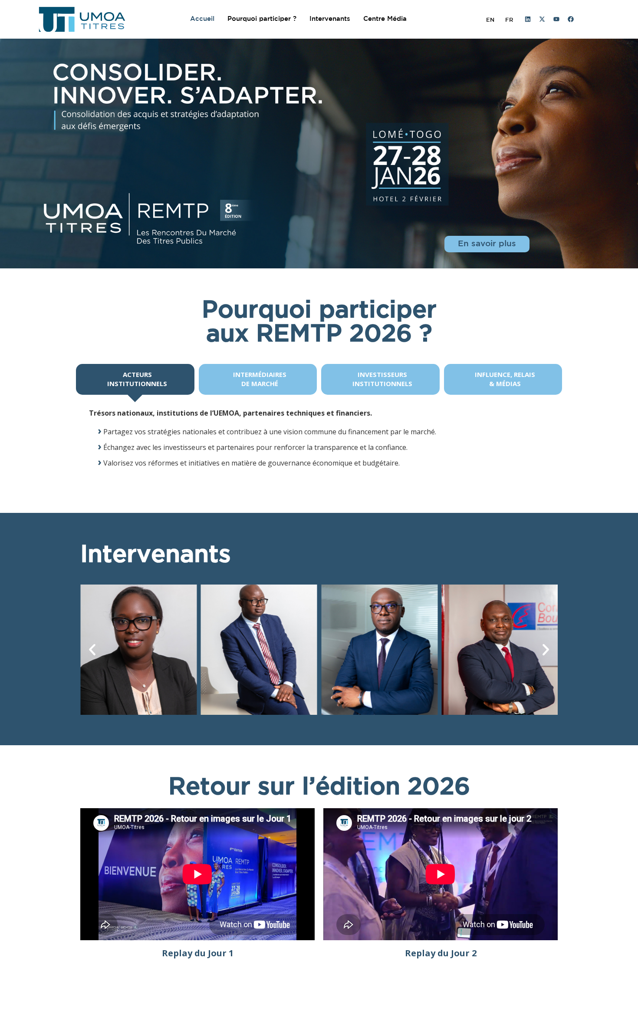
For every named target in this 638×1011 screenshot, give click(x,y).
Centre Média (385, 19)
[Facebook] (571, 19)
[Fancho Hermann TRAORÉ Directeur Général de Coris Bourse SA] (500, 650)
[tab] (135, 379)
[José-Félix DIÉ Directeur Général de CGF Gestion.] (379, 650)
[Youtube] (556, 19)
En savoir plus (487, 244)
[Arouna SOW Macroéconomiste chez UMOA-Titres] (259, 650)
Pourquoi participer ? (261, 19)
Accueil (202, 19)
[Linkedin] (528, 19)
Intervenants (329, 19)
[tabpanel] (319, 438)
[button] (92, 649)
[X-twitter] (542, 19)
